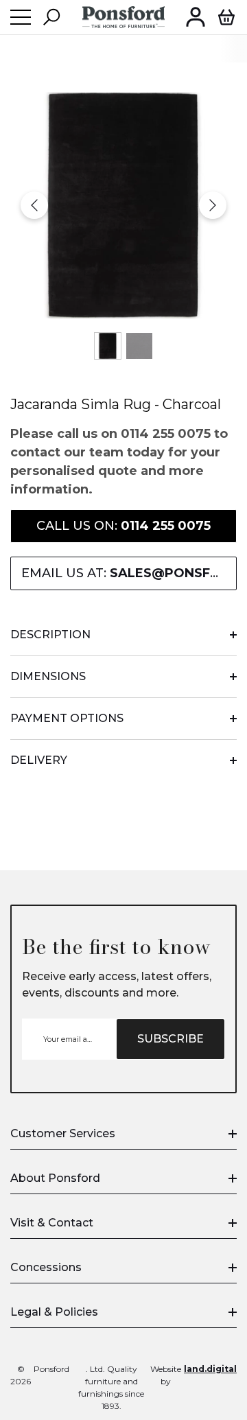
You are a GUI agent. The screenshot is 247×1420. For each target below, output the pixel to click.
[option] (123, 205)
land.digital (210, 1369)
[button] (51, 17)
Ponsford (51, 1369)
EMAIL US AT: (129, 573)
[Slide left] (34, 205)
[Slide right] (212, 205)
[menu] (20, 17)
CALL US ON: (123, 525)
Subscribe (170, 1038)
